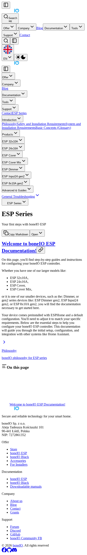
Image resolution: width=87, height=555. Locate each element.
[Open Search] (6, 40)
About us (16, 501)
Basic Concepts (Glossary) (53, 128)
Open (34, 234)
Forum (14, 527)
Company (24, 28)
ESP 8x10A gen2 (12, 183)
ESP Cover (9, 155)
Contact (25, 35)
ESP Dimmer (10, 169)
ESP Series (19, 113)
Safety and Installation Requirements (41, 124)
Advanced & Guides (14, 190)
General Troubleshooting (18, 196)
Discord (15, 530)
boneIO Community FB (26, 538)
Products (7, 134)
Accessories (18, 460)
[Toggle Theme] (20, 57)
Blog (39, 28)
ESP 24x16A (10, 148)
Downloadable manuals (26, 486)
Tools (74, 28)
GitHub (15, 534)
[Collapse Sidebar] (6, 5)
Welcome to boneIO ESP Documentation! (37, 404)
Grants (14, 512)
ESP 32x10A (10, 141)
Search (12, 20)
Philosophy (9, 124)
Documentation (54, 28)
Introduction (9, 119)
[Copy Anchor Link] (41, 250)
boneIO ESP (18, 453)
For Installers (18, 464)
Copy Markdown (18, 234)
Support (8, 35)
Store (13, 449)
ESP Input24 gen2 (13, 176)
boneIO (18, 545)
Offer (6, 28)
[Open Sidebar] (14, 40)
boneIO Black (19, 457)
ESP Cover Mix (11, 162)
